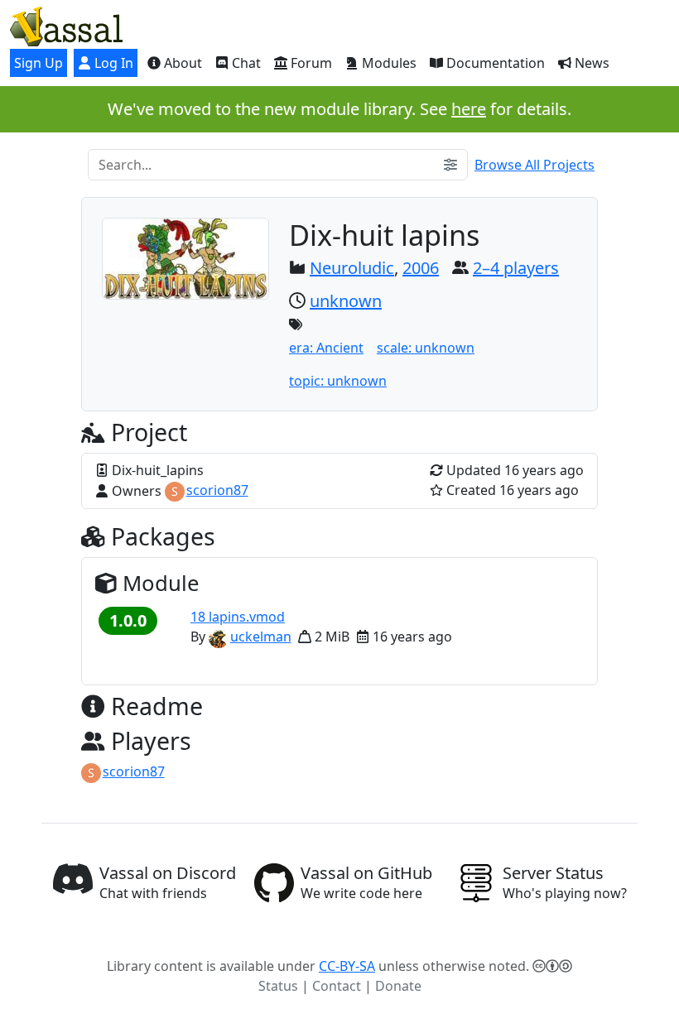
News (590, 63)
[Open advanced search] (450, 165)
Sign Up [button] (38, 63)
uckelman (260, 636)
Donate (398, 986)
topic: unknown (338, 381)
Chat (245, 63)
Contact (336, 986)
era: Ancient (326, 348)
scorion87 (217, 490)
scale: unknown (425, 348)
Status (278, 986)
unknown (346, 301)
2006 (420, 268)
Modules (388, 63)
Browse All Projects (534, 165)
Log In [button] (112, 63)
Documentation (494, 63)
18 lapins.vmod (237, 617)
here (468, 109)
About (181, 63)
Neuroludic (352, 268)
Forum (309, 63)
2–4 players (516, 268)
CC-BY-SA (347, 966)
